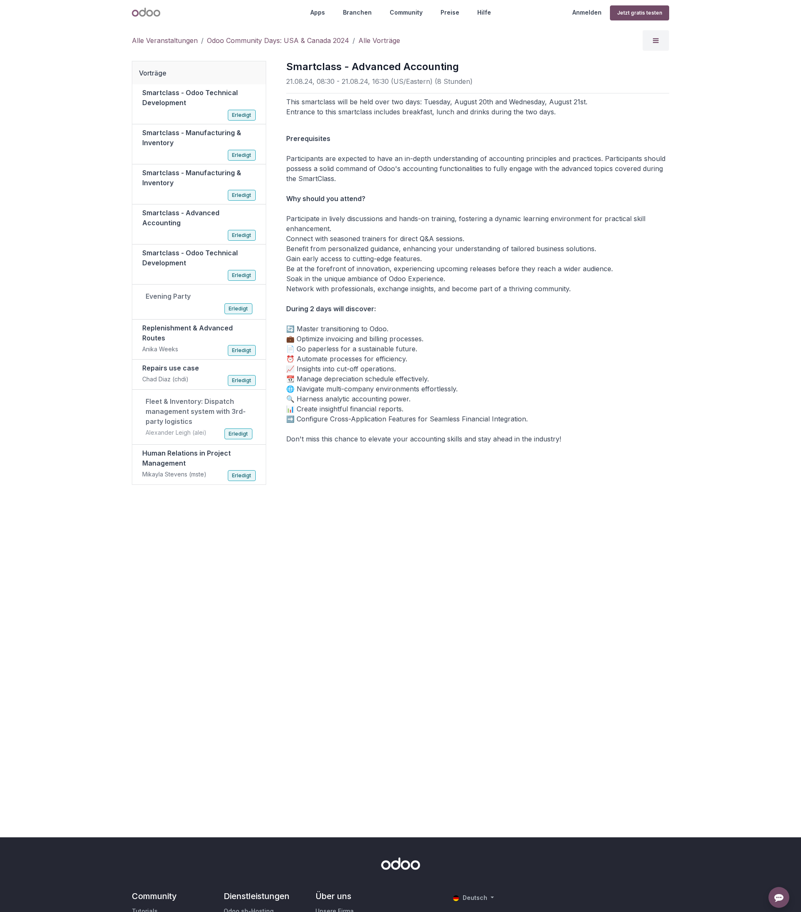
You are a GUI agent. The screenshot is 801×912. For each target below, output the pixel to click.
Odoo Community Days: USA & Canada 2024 (278, 40)
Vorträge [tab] (152, 73)
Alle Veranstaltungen (165, 40)
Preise (450, 12)
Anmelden (587, 12)
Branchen (357, 12)
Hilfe (484, 12)
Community (406, 12)
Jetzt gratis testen (639, 13)
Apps (317, 12)
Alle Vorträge (379, 40)
